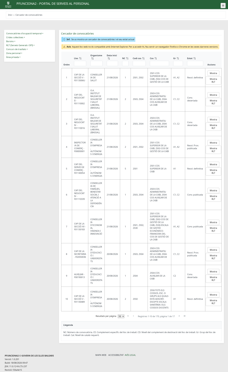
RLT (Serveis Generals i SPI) (19, 45)
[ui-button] (223, 5)
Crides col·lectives (14, 37)
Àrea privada (12, 57)
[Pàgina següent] (179, 316)
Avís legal (130, 355)
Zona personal (13, 53)
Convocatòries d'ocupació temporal (24, 33)
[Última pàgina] (184, 316)
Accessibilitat (116, 355)
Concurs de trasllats (16, 49)
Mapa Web (100, 355)
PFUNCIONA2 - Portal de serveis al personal (52, 3)
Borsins (10, 41)
